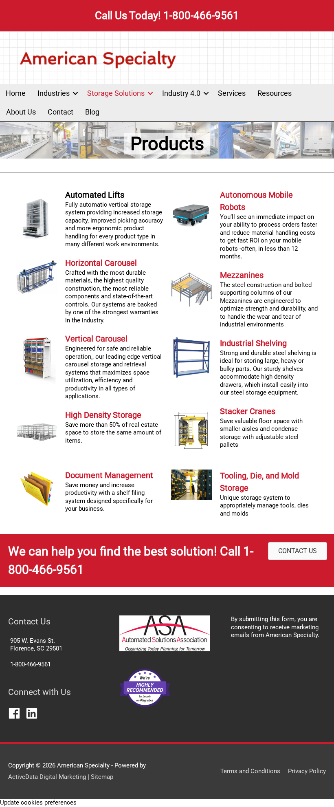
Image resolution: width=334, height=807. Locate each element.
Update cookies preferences (38, 802)
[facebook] (16, 713)
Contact (60, 112)
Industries (53, 93)
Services (232, 93)
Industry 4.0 (181, 93)
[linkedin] (34, 713)
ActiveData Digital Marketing (48, 777)
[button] (75, 93)
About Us (21, 112)
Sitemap (102, 777)
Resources (274, 93)
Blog (92, 112)
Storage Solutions (116, 93)
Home (16, 93)
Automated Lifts (94, 195)
